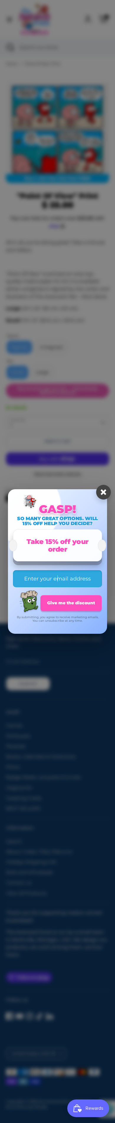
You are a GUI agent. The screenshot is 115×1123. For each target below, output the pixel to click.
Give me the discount (71, 603)
